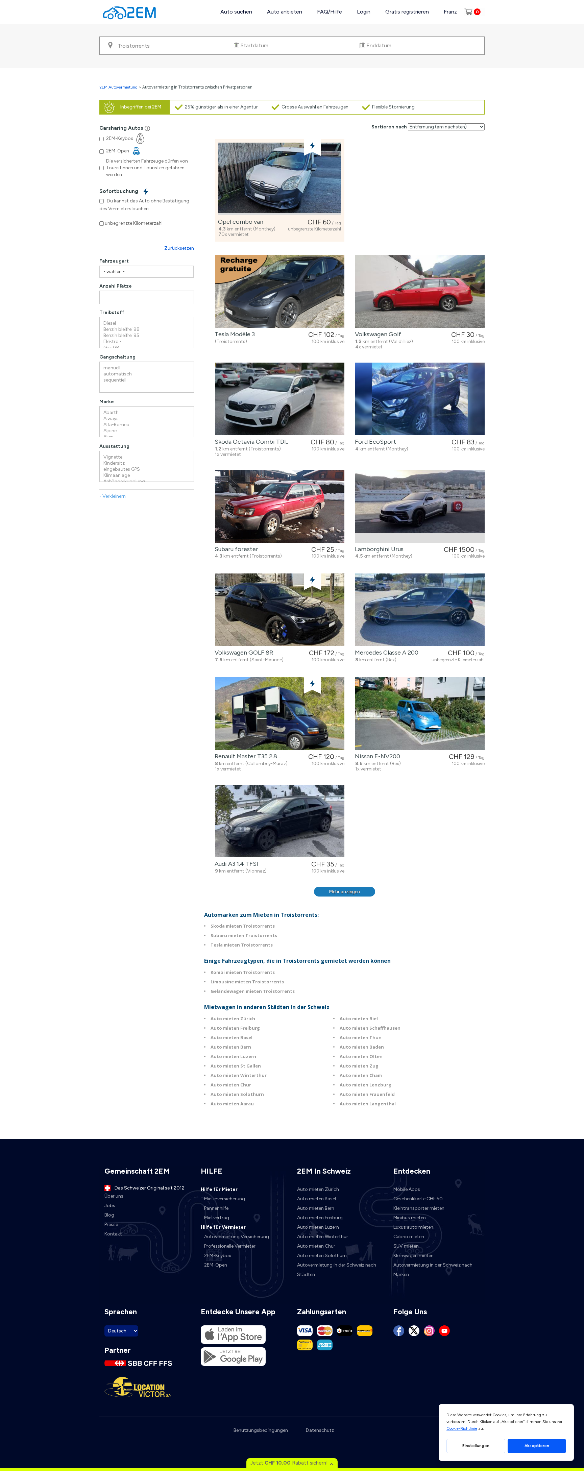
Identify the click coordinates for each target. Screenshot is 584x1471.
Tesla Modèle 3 (233, 334)
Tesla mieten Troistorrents (242, 945)
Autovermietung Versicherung (236, 1237)
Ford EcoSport (374, 441)
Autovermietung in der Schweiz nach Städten (336, 1269)
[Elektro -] (147, 342)
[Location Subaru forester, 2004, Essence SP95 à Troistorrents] (279, 506)
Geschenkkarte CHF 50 (418, 1199)
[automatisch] (147, 374)
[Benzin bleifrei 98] (147, 329)
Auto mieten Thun (361, 1037)
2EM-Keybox (217, 1255)
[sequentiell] (147, 380)
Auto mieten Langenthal (368, 1104)
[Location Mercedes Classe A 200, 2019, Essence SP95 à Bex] (420, 609)
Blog (109, 1215)
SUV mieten (406, 1246)
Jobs (109, 1205)
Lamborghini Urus (378, 549)
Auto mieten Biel (359, 1018)
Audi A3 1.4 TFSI (235, 863)
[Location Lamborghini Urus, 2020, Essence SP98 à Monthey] (420, 506)
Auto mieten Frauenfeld (367, 1094)
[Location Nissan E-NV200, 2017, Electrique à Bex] (420, 713)
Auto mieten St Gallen (236, 1066)
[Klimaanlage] (147, 475)
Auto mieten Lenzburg (365, 1085)
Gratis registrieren (407, 11)
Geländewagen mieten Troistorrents (253, 991)
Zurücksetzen (179, 248)
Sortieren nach (389, 127)
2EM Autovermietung (119, 87)
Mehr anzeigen (344, 891)
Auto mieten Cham (361, 1075)
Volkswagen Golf (376, 334)
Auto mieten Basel (231, 1037)
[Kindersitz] (147, 463)
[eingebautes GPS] (147, 469)
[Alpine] (147, 431)
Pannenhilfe (216, 1208)
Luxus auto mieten (413, 1227)
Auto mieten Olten (361, 1056)
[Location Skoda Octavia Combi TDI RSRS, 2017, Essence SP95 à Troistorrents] (279, 399)
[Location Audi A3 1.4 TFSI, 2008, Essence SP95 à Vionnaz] (279, 821)
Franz (450, 11)
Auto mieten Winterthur (239, 1075)
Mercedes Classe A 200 (385, 652)
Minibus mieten (409, 1218)
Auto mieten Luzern (233, 1056)
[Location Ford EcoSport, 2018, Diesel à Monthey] (420, 399)
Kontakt (113, 1234)
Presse (111, 1224)
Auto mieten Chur (231, 1085)
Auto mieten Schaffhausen (370, 1028)
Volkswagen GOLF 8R (242, 652)
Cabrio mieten (408, 1237)
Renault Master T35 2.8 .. (246, 756)
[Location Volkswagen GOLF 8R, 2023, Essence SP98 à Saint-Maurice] (279, 609)
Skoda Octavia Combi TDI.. (250, 441)
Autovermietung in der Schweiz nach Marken (432, 1269)
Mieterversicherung (224, 1199)
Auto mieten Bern (231, 1047)
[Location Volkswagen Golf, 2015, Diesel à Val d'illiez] (420, 291)
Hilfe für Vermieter (223, 1227)
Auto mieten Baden (362, 1047)
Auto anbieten (284, 11)
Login (363, 11)
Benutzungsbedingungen (261, 1430)
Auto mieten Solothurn (237, 1094)
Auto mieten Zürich (233, 1018)
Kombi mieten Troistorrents (243, 972)
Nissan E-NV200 (376, 756)
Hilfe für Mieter (219, 1189)
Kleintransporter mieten (418, 1208)
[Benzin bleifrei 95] (147, 336)
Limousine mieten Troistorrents (247, 982)
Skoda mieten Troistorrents (243, 926)
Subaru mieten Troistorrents (244, 935)
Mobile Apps (406, 1189)
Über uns (113, 1196)
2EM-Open (215, 1265)
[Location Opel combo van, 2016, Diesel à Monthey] (279, 179)
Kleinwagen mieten (413, 1255)
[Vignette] (147, 457)
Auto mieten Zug (359, 1066)
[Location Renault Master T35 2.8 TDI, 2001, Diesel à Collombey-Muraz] (279, 713)
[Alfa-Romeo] (147, 425)
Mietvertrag (216, 1218)
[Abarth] (147, 413)
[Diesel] (147, 323)
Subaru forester (235, 549)
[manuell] (147, 368)
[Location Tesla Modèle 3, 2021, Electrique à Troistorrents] (279, 291)
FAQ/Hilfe (329, 11)
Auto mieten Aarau (232, 1104)
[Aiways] (147, 419)
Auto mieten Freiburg (235, 1028)
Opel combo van (239, 221)
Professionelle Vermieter (230, 1246)
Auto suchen (236, 11)
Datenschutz (320, 1430)
